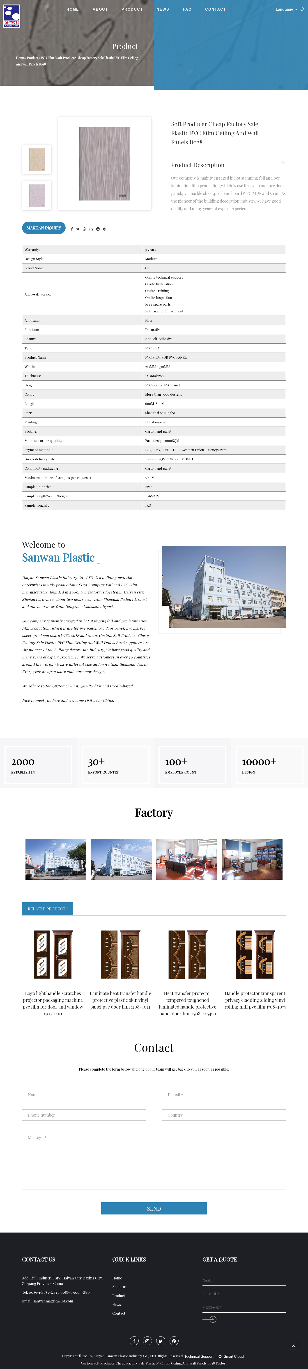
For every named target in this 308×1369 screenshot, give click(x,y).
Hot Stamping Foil (137, 18)
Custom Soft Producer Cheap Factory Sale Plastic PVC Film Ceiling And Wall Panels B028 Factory (154, 1363)
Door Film (138, 17)
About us (119, 1286)
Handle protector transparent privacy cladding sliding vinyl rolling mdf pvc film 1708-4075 (255, 1000)
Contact (215, 9)
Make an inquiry (44, 228)
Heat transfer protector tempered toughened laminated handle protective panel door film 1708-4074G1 (187, 1003)
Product (132, 9)
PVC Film (47, 58)
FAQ (187, 9)
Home (73, 9)
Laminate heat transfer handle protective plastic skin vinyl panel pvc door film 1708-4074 (120, 1000)
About (100, 9)
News (162, 9)
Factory (100, 18)
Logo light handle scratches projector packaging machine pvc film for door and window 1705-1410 (53, 1003)
